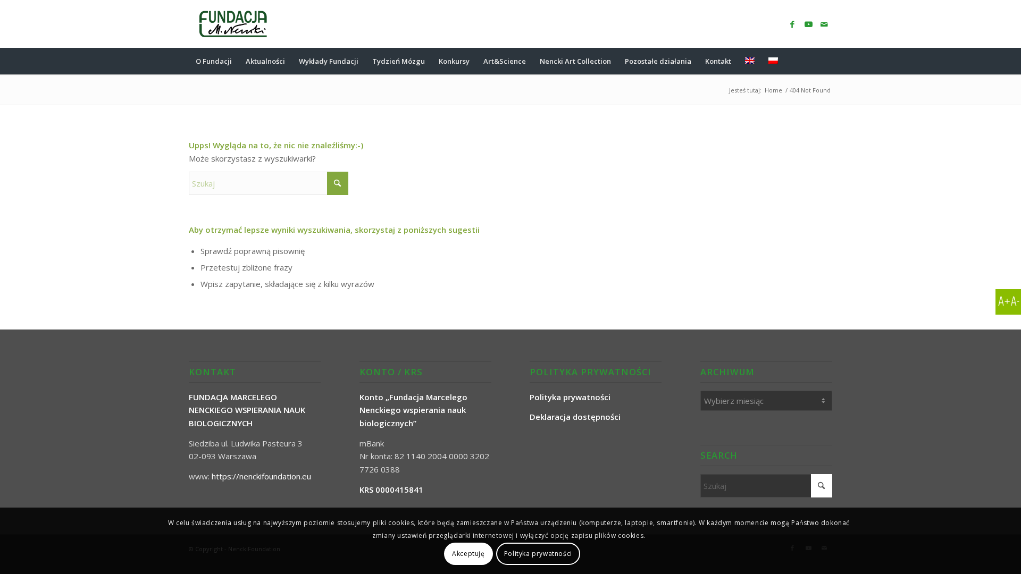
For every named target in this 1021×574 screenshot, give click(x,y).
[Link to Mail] (824, 24)
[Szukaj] (825, 61)
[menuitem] (214, 61)
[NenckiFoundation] (233, 24)
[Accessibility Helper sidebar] (1008, 302)
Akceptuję (468, 553)
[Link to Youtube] (808, 24)
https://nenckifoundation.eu (261, 476)
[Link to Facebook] (792, 24)
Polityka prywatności (538, 553)
